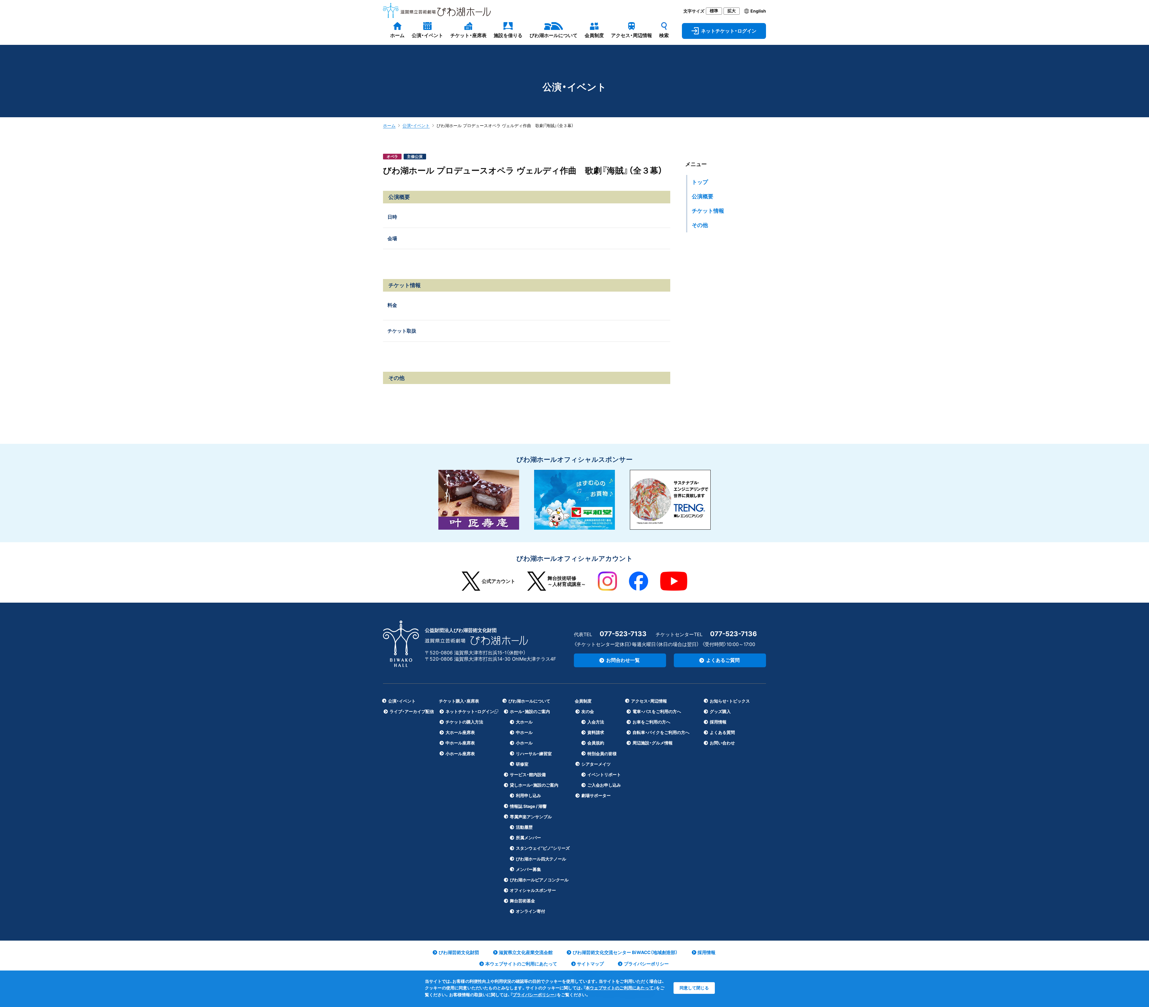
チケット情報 (708, 211)
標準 (714, 10)
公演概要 (702, 196)
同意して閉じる (694, 987)
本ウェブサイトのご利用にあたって (619, 987)
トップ (700, 182)
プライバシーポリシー (533, 994)
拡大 (731, 10)
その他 (700, 225)
